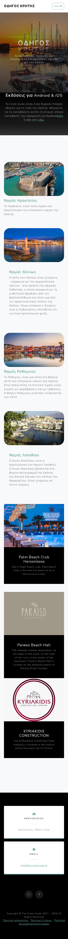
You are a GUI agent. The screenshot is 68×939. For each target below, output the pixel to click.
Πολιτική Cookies (41, 920)
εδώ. (41, 120)
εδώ (60, 116)
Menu (57, 6)
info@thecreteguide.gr (34, 865)
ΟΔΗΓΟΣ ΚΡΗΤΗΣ (19, 6)
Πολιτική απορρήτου (15, 920)
